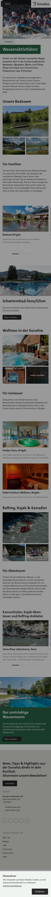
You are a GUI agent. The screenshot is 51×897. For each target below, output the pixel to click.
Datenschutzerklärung (12, 886)
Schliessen (40, 892)
